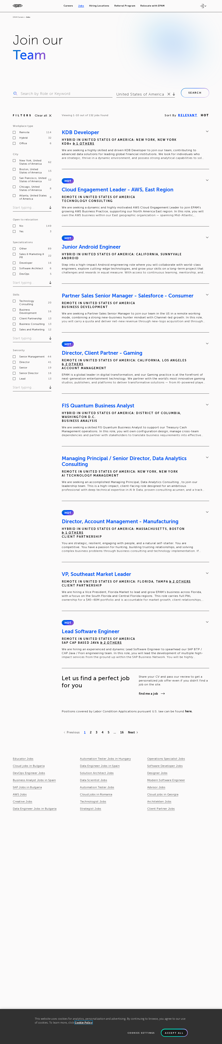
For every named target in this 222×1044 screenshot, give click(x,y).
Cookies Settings (141, 1033)
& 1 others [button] (83, 143)
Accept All (174, 1032)
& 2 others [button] (72, 364)
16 (122, 732)
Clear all (41, 115)
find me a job (148, 693)
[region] (111, 1026)
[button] (68, 180)
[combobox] (117, 94)
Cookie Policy (83, 1022)
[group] (135, 145)
